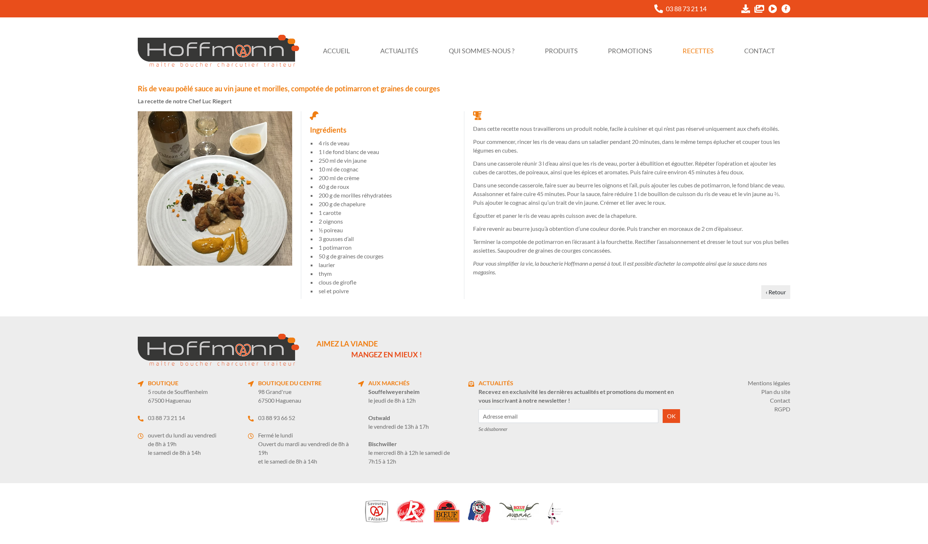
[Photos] (759, 8)
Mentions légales (769, 382)
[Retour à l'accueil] (218, 51)
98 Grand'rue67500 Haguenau (279, 396)
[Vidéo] (772, 8)
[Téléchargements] (745, 8)
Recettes (698, 51)
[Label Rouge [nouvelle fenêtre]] (411, 511)
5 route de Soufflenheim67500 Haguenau (178, 396)
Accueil (336, 51)
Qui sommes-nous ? (481, 51)
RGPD (782, 409)
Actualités (399, 51)
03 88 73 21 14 (166, 417)
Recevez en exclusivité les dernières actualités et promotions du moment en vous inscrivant (576, 396)
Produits (561, 51)
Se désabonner (493, 429)
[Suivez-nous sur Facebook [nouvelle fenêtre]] (786, 8)
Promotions (630, 51)
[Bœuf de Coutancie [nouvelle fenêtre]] (446, 511)
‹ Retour (776, 291)
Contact (759, 51)
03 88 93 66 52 (276, 417)
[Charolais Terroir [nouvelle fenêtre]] (479, 511)
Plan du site (775, 391)
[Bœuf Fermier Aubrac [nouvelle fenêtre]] (519, 511)
